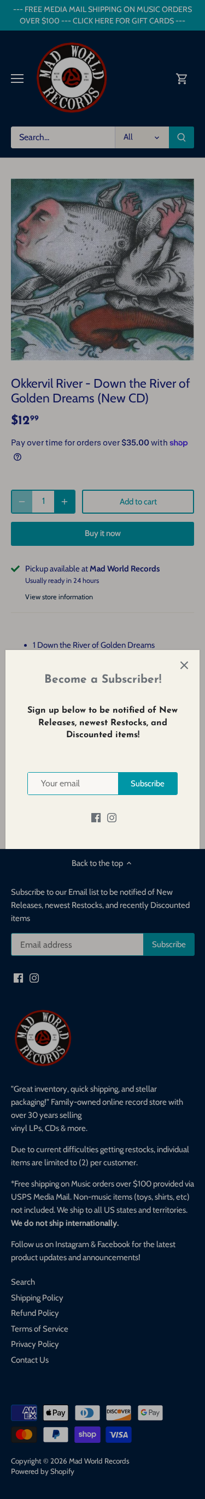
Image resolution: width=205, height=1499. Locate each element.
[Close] (184, 665)
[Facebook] (96, 817)
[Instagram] (111, 817)
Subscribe (148, 783)
